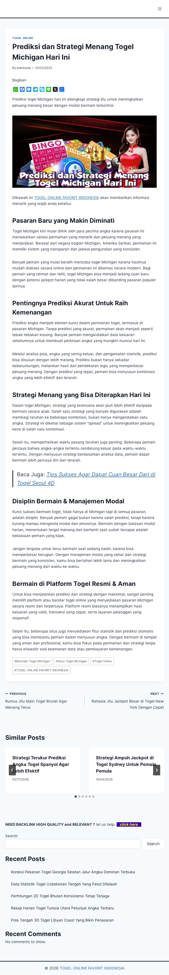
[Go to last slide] (12, 770)
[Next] (156, 770)
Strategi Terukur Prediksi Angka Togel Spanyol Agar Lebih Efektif (40, 764)
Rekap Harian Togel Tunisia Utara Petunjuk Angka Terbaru (62, 908)
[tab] (76, 796)
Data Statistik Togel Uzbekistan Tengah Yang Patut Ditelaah (64, 884)
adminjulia (24, 68)
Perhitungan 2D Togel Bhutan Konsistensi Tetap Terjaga (60, 896)
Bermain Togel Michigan (32, 661)
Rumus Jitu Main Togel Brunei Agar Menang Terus (36, 701)
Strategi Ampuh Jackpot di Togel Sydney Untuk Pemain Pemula (126, 764)
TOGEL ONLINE (22, 38)
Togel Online (102, 661)
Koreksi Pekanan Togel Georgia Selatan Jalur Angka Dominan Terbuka (73, 872)
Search (11, 836)
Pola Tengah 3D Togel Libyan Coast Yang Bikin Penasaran (62, 920)
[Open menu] (160, 8)
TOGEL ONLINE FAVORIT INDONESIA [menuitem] (66, 197)
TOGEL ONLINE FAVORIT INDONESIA (41, 670)
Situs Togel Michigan (71, 661)
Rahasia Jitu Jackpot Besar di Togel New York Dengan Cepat (128, 701)
